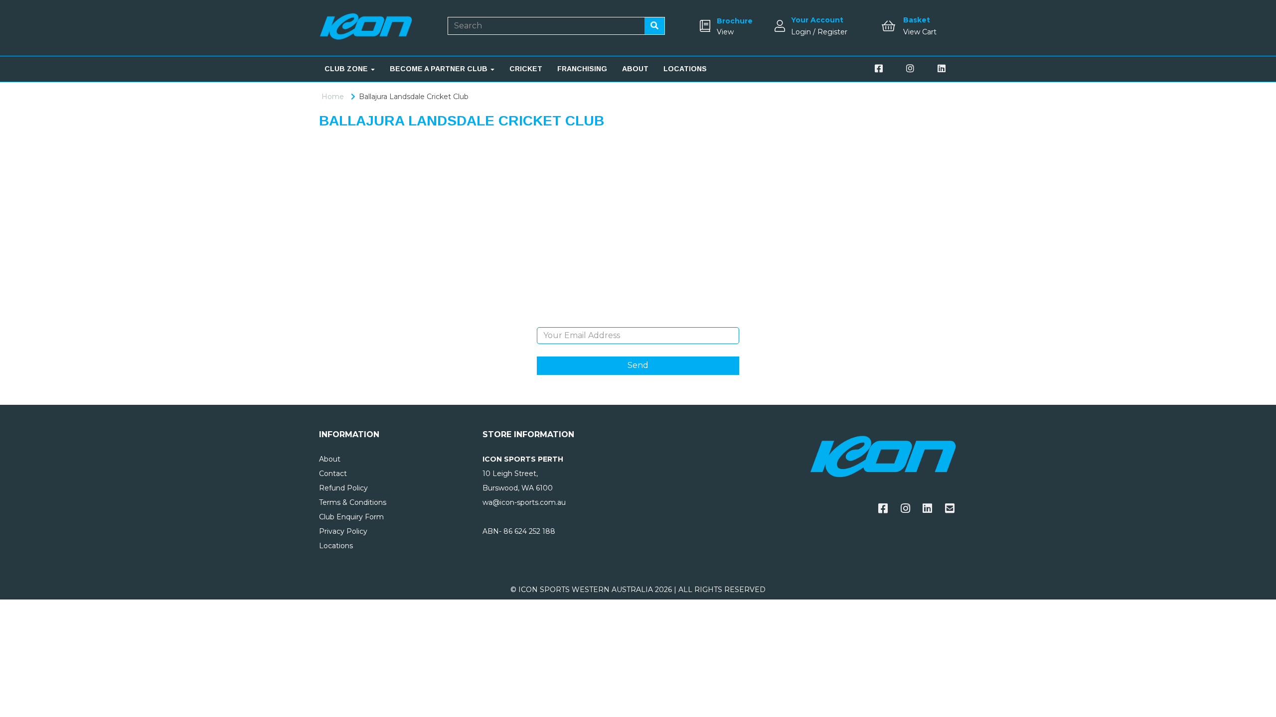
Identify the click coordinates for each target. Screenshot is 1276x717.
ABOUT (635, 69)
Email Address (637, 319)
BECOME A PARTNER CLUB (439, 69)
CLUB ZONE (347, 69)
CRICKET (525, 69)
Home (332, 96)
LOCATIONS (685, 69)
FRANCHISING (582, 69)
